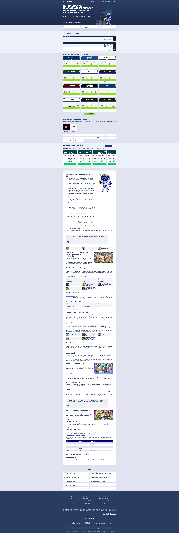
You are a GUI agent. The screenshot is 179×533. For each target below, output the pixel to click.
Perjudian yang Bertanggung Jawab (86, 500)
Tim (72, 503)
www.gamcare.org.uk (94, 443)
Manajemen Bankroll (86, 501)
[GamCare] (80, 523)
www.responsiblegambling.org (96, 446)
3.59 (71, 159)
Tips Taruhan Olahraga (86, 498)
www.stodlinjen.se (94, 450)
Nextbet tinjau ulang (107, 95)
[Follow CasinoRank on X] (108, 514)
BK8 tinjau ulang (89, 67)
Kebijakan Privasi (83, 531)
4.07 (101, 159)
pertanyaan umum (86, 503)
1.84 (98, 158)
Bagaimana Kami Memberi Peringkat (103, 500)
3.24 (86, 158)
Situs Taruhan (92, 1)
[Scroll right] (116, 158)
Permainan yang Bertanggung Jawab (94, 531)
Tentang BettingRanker (103, 496)
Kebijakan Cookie (75, 531)
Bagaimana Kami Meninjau (103, 498)
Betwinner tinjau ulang (71, 81)
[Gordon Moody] (88, 523)
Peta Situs (103, 503)
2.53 (83, 159)
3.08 (89, 159)
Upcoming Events (108, 145)
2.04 (74, 159)
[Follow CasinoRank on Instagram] (106, 514)
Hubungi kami (103, 501)
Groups (114, 145)
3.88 (69, 158)
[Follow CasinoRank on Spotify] (113, 514)
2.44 (83, 158)
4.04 (69, 159)
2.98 (89, 158)
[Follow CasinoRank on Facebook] (104, 514)
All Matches (65, 148)
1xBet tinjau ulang (72, 67)
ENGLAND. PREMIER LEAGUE (81, 148)
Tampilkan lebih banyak (89, 113)
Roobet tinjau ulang (107, 81)
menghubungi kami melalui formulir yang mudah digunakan (94, 459)
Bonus (72, 496)
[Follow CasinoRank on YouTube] (111, 514)
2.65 (113, 159)
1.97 (74, 158)
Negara (72, 500)
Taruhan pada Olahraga (101, 1)
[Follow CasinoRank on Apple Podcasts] (115, 514)
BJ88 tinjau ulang (107, 109)
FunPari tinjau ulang (107, 67)
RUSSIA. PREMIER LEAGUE (72, 148)
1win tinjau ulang (89, 95)
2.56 (113, 158)
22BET (65, 158)
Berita (115, 1)
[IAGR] (68, 523)
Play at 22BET (70, 163)
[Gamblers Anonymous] (73, 523)
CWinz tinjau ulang (89, 109)
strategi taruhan (72, 325)
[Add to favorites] (64, 38)
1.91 (98, 159)
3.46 (71, 158)
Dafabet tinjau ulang (71, 95)
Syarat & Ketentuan (105, 531)
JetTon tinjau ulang (72, 109)
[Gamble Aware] (100, 523)
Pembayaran (72, 498)
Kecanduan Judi (67, 531)
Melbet (66, 161)
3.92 (101, 158)
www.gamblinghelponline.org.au (96, 448)
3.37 (86, 159)
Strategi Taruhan (86, 496)
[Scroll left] (63, 158)
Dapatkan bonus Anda (72, 94)
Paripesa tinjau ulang (89, 81)
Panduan (109, 1)
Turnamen (72, 501)
